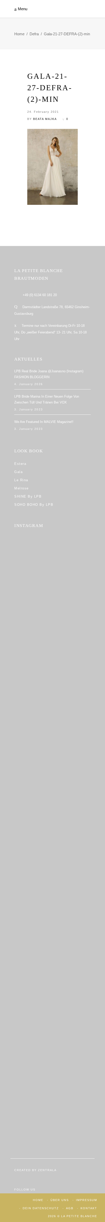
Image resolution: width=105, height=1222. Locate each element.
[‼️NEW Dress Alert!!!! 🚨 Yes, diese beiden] (52, 1064)
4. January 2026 (28, 384)
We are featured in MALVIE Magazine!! (43, 422)
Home (19, 34)
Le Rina (21, 480)
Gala (18, 472)
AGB (69, 1208)
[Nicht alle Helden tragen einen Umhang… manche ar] (52, 863)
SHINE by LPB (28, 496)
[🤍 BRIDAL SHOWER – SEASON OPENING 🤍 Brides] (52, 611)
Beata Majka (45, 118)
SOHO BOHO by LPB (33, 505)
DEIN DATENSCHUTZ (41, 1208)
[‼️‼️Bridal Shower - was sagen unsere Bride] (52, 661)
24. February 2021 (43, 111)
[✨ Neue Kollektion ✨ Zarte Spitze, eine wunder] (52, 762)
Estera (20, 464)
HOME (38, 1200)
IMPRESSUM (86, 1200)
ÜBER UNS (59, 1200)
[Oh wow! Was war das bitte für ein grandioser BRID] (52, 1114)
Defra (34, 34)
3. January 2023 (28, 409)
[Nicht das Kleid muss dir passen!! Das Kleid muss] (52, 712)
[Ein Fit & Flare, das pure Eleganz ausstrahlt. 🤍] (52, 913)
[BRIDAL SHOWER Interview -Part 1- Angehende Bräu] (52, 1013)
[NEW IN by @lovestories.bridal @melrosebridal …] (52, 963)
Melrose (21, 488)
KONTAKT (89, 1208)
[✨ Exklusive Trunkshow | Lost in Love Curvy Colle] (52, 812)
